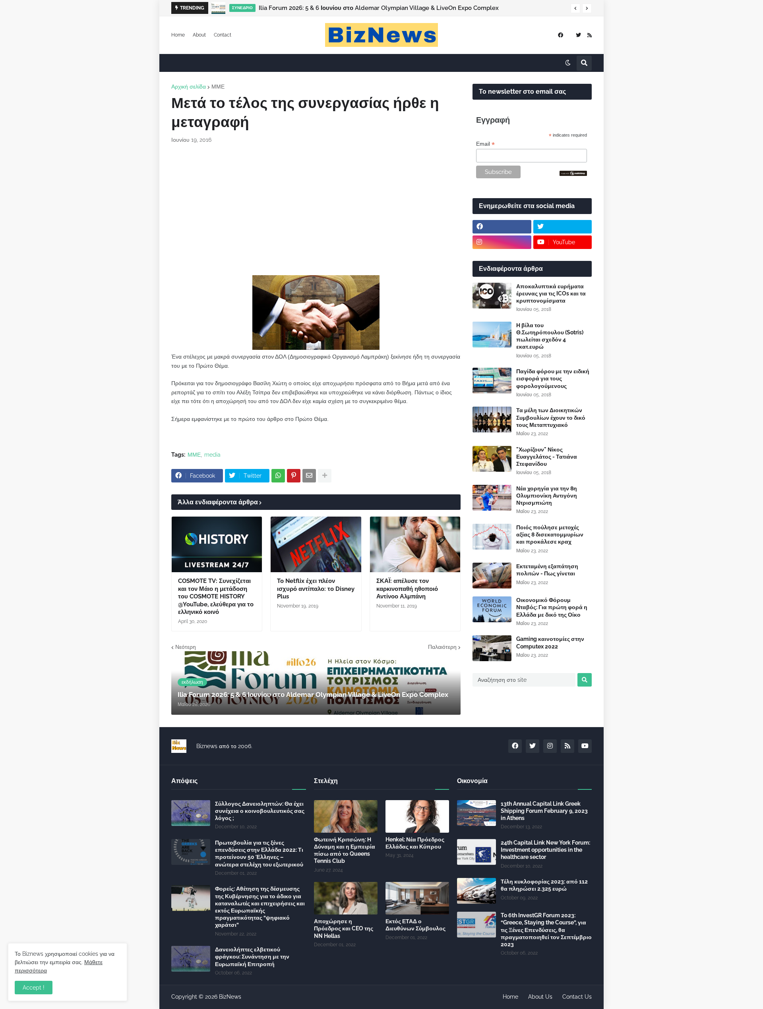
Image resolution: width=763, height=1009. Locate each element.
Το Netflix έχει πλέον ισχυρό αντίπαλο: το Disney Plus (315, 588)
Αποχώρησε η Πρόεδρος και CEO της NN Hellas (343, 928)
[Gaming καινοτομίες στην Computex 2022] (492, 648)
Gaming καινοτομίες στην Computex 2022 (550, 642)
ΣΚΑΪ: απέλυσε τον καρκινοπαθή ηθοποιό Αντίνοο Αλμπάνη (407, 588)
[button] (575, 8)
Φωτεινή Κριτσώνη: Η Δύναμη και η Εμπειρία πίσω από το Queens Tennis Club (344, 850)
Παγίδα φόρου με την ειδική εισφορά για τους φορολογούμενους (552, 378)
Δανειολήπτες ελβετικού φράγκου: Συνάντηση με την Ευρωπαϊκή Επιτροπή (252, 956)
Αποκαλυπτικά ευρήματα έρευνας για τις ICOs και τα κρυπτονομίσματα (551, 293)
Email (485, 144)
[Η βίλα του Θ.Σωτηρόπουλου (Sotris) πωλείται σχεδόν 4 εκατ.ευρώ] (492, 334)
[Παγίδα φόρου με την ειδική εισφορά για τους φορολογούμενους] (492, 381)
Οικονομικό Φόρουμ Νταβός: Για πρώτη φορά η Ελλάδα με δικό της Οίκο (551, 607)
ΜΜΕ (218, 86)
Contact (222, 35)
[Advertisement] (316, 209)
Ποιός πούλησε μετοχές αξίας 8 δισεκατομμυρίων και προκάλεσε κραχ (549, 534)
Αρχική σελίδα (188, 86)
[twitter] (578, 35)
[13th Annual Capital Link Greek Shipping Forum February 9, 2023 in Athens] (476, 813)
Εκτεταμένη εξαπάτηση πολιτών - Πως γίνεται (547, 570)
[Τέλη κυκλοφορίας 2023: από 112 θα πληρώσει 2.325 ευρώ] (476, 891)
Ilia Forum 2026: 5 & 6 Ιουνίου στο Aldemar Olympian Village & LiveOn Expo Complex (379, 8)
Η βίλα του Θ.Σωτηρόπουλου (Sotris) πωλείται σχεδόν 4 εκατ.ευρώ (549, 336)
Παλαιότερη (442, 647)
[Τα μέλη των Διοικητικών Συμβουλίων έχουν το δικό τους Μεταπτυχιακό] (492, 419)
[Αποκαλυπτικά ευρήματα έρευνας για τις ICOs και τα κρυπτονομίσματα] (492, 296)
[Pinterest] (293, 475)
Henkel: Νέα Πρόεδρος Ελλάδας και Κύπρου (414, 843)
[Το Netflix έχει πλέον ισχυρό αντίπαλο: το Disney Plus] (316, 544)
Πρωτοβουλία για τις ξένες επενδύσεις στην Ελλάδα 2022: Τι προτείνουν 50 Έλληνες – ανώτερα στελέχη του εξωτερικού (259, 853)
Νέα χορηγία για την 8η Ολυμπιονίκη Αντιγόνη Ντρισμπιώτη (546, 495)
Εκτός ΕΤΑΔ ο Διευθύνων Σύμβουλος (415, 925)
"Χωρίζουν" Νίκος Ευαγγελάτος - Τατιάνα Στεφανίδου (546, 456)
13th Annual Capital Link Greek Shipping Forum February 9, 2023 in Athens (544, 811)
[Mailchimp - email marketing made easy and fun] (573, 174)
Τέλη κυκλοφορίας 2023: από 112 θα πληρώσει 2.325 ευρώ (544, 885)
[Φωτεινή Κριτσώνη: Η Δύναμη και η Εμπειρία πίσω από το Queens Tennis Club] (346, 816)
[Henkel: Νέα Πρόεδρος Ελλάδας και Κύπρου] (417, 816)
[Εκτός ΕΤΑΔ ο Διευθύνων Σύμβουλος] (417, 898)
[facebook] (560, 35)
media (212, 454)
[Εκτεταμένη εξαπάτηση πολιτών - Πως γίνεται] (492, 575)
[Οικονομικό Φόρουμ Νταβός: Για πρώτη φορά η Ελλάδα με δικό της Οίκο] (492, 609)
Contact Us (577, 997)
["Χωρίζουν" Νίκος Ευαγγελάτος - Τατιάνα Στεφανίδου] (492, 459)
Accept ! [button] (34, 987)
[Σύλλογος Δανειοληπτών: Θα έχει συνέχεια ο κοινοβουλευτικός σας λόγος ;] (190, 813)
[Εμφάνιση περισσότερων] (324, 475)
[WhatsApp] (278, 475)
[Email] (309, 475)
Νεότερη (185, 647)
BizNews (230, 997)
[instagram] (502, 242)
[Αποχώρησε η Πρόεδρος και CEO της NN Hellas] (346, 898)
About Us (540, 997)
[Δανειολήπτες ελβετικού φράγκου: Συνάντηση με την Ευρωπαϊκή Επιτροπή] (190, 959)
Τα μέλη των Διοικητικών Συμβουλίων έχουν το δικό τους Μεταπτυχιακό (550, 417)
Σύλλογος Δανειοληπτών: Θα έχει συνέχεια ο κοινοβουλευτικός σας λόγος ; (259, 811)
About (199, 35)
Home (178, 35)
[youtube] (585, 746)
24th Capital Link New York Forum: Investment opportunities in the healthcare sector (545, 849)
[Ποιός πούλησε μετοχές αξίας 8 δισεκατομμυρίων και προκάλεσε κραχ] (492, 537)
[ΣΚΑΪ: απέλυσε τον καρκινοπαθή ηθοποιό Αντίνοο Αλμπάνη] (415, 544)
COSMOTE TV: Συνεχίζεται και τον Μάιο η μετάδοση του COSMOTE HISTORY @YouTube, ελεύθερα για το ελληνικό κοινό (216, 596)
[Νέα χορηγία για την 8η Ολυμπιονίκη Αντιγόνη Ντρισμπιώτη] (492, 498)
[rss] (589, 35)
